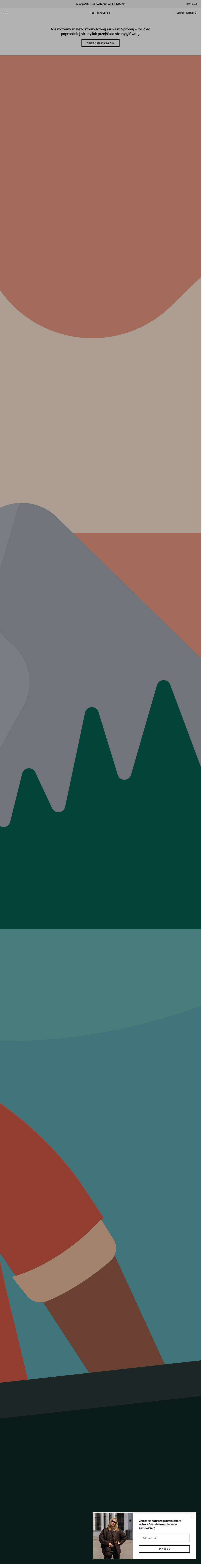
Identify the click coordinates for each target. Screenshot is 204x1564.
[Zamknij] (192, 1516)
